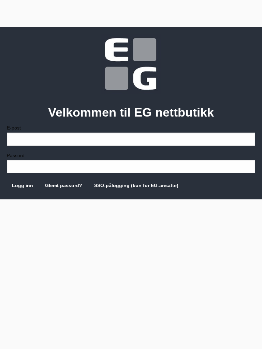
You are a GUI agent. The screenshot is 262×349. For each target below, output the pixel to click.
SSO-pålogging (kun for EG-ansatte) (136, 185)
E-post (14, 128)
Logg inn (22, 185)
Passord (16, 155)
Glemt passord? (63, 185)
